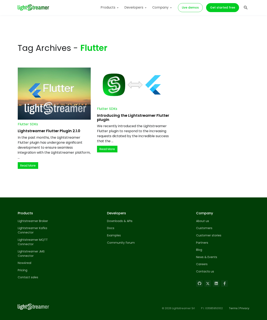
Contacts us (205, 271)
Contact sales (28, 277)
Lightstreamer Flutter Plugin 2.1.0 (49, 130)
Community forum (121, 243)
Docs (110, 228)
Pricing (22, 270)
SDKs (34, 124)
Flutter (23, 124)
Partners (202, 243)
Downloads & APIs (119, 221)
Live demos (190, 7)
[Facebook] (224, 283)
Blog (199, 250)
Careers (202, 264)
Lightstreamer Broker (33, 221)
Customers (204, 228)
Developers (133, 7)
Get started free (222, 7)
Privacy (244, 308)
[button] (246, 7)
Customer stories (208, 235)
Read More (28, 165)
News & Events (206, 257)
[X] (207, 283)
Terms (233, 308)
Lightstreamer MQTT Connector (33, 242)
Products (108, 7)
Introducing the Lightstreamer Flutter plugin (133, 117)
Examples (114, 235)
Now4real (24, 263)
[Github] (199, 283)
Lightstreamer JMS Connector (31, 253)
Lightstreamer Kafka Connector (32, 230)
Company (160, 7)
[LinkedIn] (216, 283)
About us (202, 221)
